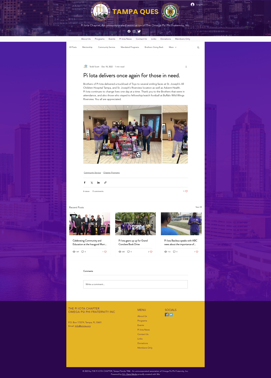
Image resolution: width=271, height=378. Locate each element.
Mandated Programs (130, 47)
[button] (86, 38)
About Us (142, 316)
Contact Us (142, 334)
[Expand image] (122, 134)
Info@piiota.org (83, 326)
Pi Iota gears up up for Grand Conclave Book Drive (133, 242)
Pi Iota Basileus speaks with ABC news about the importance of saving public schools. (180, 242)
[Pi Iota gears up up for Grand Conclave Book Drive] (135, 223)
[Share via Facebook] (84, 182)
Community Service (106, 47)
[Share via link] (105, 182)
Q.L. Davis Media (129, 374)
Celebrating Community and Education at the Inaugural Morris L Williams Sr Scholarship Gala (89, 242)
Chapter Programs (111, 172)
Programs (142, 320)
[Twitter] (171, 314)
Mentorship (87, 47)
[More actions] (186, 66)
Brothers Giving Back (154, 47)
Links (140, 338)
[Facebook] (166, 314)
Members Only (144, 347)
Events (140, 325)
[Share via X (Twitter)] (91, 182)
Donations (142, 343)
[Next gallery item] (184, 134)
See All (199, 207)
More (171, 47)
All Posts (73, 47)
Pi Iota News (143, 329)
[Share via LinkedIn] (98, 182)
